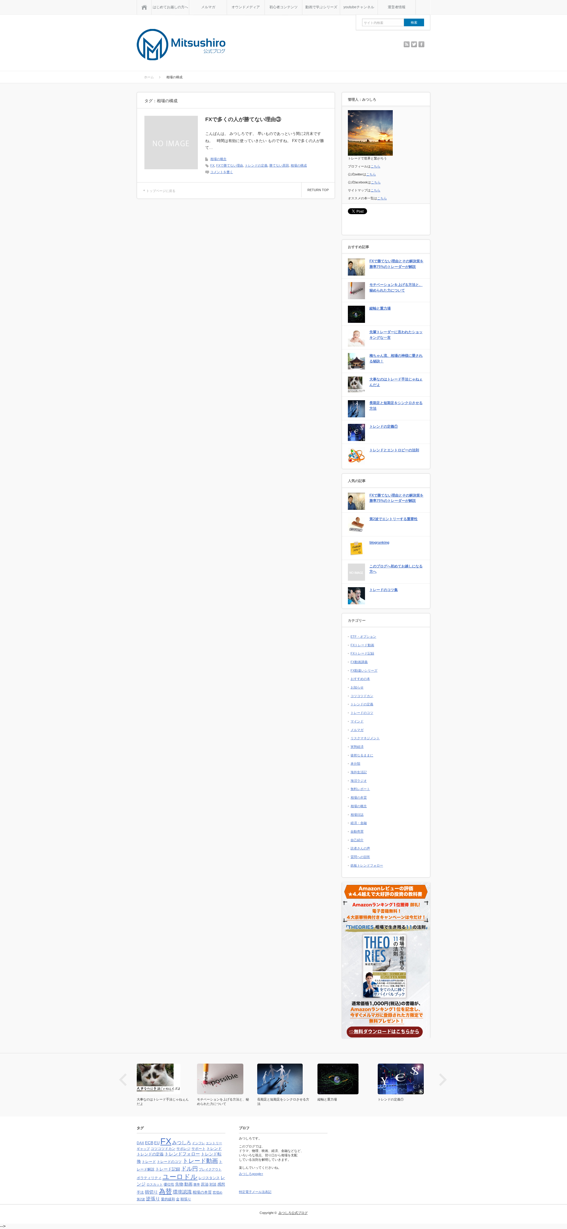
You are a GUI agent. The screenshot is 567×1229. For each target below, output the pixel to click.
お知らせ (357, 687)
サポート (198, 1149)
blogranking (379, 543)
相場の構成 (299, 165)
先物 (179, 1184)
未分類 (355, 763)
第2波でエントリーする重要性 (393, 519)
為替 (165, 1191)
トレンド (214, 1148)
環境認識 (182, 1191)
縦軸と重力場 (380, 308)
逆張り (153, 1198)
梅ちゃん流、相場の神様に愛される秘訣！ (396, 358)
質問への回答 (360, 857)
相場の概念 (218, 159)
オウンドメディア (246, 7)
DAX (140, 1143)
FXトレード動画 (362, 645)
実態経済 (357, 746)
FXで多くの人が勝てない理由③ (243, 119)
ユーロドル (180, 1177)
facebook (421, 44)
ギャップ (143, 1148)
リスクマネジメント (365, 738)
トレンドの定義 (256, 165)
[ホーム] (144, 7)
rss (407, 44)
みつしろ (181, 1142)
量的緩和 (168, 1199)
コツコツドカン (362, 696)
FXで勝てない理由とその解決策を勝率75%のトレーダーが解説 (396, 264)
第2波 (141, 1199)
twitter (414, 44)
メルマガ (208, 7)
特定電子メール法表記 (255, 1192)
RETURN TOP (318, 190)
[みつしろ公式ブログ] (181, 45)
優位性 (169, 1184)
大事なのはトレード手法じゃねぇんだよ (396, 382)
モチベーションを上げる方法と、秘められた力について (396, 287)
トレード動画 (200, 1161)
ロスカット (154, 1184)
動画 (188, 1184)
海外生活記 (359, 772)
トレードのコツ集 (383, 590)
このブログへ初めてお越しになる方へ (396, 569)
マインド (357, 721)
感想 (221, 1184)
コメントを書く (221, 172)
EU (156, 1143)
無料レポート (360, 789)
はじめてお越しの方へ (170, 7)
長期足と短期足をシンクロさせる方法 (396, 406)
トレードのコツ (362, 712)
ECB (149, 1143)
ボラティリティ (149, 1178)
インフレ (198, 1143)
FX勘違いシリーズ (364, 670)
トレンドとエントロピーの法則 (394, 450)
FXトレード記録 (362, 653)
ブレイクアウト (210, 1169)
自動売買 (357, 831)
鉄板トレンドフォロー (367, 865)
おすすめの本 (360, 679)
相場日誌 (357, 814)
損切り (151, 1191)
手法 (140, 1192)
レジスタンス (209, 1178)
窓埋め (217, 1192)
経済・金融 (359, 823)
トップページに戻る (160, 191)
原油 (204, 1184)
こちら (375, 166)
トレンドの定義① (383, 426)
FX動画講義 (359, 662)
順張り (185, 1199)
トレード (149, 1162)
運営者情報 (396, 7)
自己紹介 (357, 840)
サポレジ (183, 1149)
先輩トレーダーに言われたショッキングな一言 (396, 335)
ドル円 (189, 1168)
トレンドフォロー (182, 1153)
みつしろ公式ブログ (293, 1213)
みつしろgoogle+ (251, 1174)
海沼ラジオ (359, 780)
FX (212, 165)
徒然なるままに (362, 755)
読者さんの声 (360, 848)
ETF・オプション (363, 636)
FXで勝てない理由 (229, 165)
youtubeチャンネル (358, 7)
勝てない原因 (279, 165)
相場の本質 (359, 797)
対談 (212, 1184)
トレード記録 (167, 1169)
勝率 (196, 1184)
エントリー (214, 1143)
